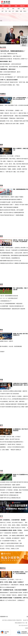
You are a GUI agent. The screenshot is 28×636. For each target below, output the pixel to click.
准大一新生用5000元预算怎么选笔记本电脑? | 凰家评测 (13, 391)
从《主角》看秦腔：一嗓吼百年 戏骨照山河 (10, 449)
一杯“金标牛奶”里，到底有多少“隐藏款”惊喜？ (11, 492)
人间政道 (20, 533)
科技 (16, 6)
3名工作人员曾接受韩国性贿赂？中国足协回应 (11, 303)
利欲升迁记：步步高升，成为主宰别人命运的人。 (12, 522)
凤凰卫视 (22, 6)
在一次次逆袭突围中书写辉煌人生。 (8, 540)
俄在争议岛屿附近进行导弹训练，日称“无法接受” (12, 210)
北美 (9, 11)
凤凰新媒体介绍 (4, 616)
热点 (1, 47)
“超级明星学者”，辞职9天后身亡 (8, 69)
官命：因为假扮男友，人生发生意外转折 (10, 520)
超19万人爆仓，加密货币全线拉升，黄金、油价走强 (12, 166)
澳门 (3, 11)
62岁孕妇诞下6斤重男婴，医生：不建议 (9, 85)
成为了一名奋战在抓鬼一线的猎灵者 (8, 533)
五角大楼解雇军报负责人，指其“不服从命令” (10, 56)
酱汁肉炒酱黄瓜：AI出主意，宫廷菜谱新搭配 (11, 346)
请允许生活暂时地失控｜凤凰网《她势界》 (10, 484)
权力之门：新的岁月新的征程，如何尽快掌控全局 (12, 546)
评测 (1, 380)
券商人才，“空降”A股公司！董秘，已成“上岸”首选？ (12, 171)
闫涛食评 (2, 351)
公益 (1, 471)
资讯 (3, 6)
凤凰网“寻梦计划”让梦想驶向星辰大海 (9, 495)
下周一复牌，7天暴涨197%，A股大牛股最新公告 (12, 161)
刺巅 (21, 543)
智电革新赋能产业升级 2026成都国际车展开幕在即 (13, 42)
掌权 (26, 522)
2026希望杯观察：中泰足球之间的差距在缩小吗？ (12, 306)
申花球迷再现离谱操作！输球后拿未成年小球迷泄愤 (12, 308)
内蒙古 (17, 11)
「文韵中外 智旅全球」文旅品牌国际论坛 (10, 258)
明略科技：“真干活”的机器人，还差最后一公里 (11, 110)
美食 (1, 330)
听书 (1, 516)
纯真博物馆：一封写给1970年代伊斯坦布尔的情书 (12, 447)
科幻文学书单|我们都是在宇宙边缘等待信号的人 (11, 442)
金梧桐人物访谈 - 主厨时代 (6, 341)
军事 (1, 185)
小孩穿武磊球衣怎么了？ (6, 301)
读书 (1, 425)
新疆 (21, 11)
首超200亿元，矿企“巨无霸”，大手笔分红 (10, 156)
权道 (19, 540)
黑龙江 (24, 11)
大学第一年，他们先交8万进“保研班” (9, 79)
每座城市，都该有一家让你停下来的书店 (10, 439)
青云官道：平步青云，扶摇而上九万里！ (10, 548)
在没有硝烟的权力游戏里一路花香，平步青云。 (11, 530)
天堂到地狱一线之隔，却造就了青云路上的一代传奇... (13, 527)
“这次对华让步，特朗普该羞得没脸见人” (12, 51)
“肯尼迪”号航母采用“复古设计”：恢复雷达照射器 (11, 215)
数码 (24, 8)
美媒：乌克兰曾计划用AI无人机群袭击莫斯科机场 (12, 212)
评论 (8, 8)
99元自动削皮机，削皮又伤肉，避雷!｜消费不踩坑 (12, 401)
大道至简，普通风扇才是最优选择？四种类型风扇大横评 (13, 404)
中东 (6, 11)
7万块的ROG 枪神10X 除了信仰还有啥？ (10, 393)
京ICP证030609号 (23, 625)
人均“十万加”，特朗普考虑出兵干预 (8, 53)
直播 (3, 8)
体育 (1, 284)
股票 (19, 8)
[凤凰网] (5, 3)
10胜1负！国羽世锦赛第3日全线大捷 (9, 295)
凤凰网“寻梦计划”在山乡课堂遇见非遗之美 (10, 497)
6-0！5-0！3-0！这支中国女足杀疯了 (9, 298)
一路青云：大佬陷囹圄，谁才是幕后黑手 (10, 538)
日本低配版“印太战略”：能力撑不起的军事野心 (11, 202)
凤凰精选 (3, 94)
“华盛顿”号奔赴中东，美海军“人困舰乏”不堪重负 (11, 197)
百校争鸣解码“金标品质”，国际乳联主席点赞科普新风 (13, 487)
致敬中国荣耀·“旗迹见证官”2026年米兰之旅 (10, 260)
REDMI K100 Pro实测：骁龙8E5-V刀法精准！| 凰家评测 (14, 396)
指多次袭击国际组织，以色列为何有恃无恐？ (11, 64)
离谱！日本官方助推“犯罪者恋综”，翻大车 (10, 72)
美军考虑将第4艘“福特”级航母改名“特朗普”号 (11, 199)
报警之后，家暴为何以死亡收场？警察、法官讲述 (12, 123)
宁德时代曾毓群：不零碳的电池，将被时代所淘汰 (12, 118)
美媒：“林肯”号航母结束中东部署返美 (9, 207)
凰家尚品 (3, 568)
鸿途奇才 (23, 538)
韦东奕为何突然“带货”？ (6, 74)
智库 (13, 8)
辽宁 (13, 11)
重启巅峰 (23, 520)
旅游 (1, 236)
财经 (9, 6)
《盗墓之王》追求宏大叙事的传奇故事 (9, 543)
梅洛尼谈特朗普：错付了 (6, 61)
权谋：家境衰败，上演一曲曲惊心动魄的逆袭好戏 (12, 535)
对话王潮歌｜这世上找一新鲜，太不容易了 (10, 436)
